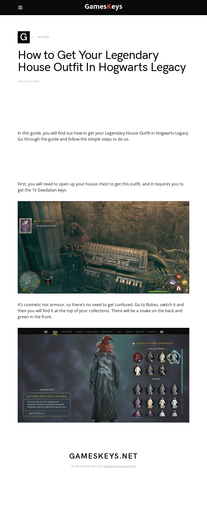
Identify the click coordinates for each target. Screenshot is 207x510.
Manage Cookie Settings (120, 466)
